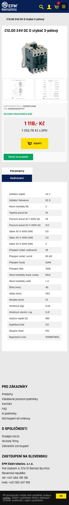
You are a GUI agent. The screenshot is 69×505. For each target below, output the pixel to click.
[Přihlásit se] (49, 6)
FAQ (4, 409)
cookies (7, 498)
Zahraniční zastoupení (15, 446)
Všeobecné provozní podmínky (20, 399)
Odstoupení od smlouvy (16, 419)
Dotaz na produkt (18, 157)
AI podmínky (9, 414)
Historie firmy (10, 441)
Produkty (7, 394)
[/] (9, 6)
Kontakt (7, 404)
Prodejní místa (10, 436)
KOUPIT (38, 143)
